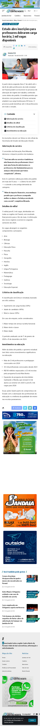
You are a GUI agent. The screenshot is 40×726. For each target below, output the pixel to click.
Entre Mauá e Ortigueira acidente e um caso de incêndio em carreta (11, 594)
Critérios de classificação (16, 127)
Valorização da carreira (14, 119)
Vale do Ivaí (32, 597)
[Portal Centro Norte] (15, 11)
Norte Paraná (33, 592)
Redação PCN (12, 53)
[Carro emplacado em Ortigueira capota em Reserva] (32, 607)
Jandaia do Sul (33, 619)
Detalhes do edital (13, 123)
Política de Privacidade (14, 720)
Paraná (5, 24)
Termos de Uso (8, 722)
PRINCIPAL (14, 24)
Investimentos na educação (16, 131)
